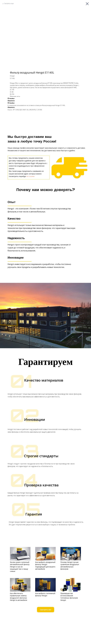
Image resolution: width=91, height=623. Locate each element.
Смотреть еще (9, 3)
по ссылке (30, 176)
